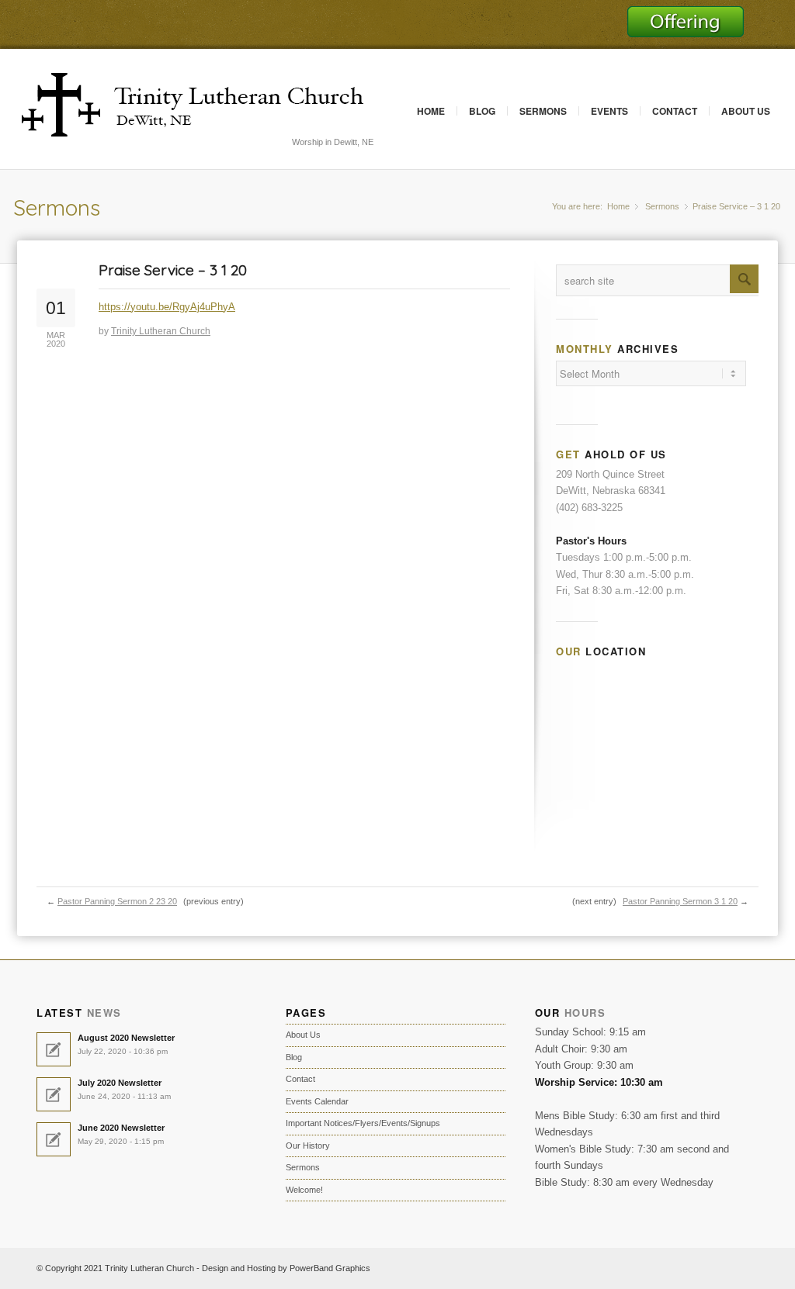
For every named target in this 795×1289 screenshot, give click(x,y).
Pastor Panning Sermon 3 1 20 (680, 901)
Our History (308, 1145)
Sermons (543, 111)
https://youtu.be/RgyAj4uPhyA (167, 307)
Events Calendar (317, 1101)
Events (609, 111)
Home (431, 111)
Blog (482, 111)
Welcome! (304, 1189)
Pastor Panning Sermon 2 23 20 (117, 901)
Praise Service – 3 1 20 (173, 270)
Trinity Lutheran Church (160, 331)
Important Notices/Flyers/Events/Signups (363, 1123)
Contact (674, 111)
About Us (745, 111)
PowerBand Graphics (330, 1268)
